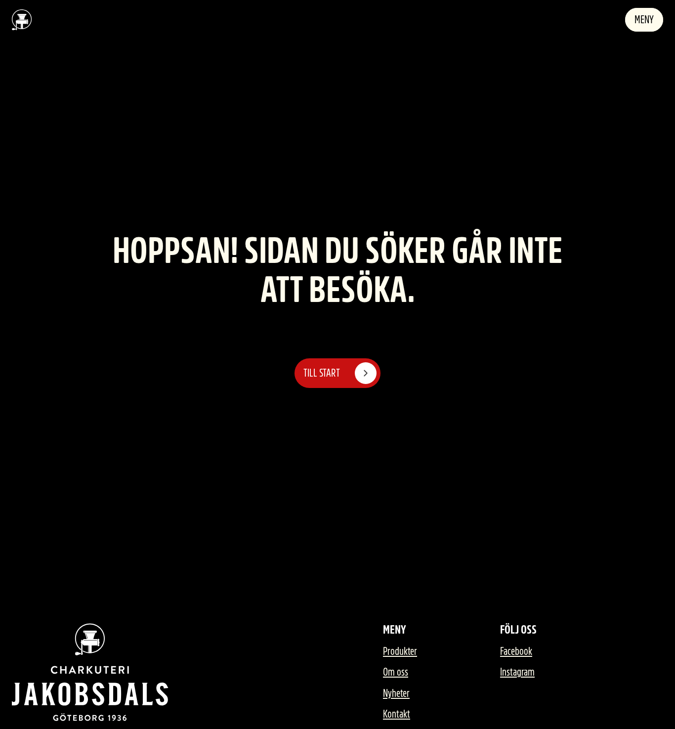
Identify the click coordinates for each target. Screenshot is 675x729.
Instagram (517, 672)
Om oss (395, 672)
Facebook (516, 651)
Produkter (400, 651)
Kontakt (396, 714)
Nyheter (396, 693)
